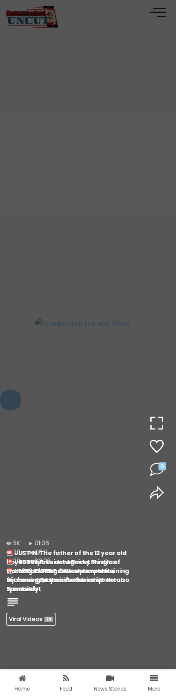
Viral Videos (30, 619)
